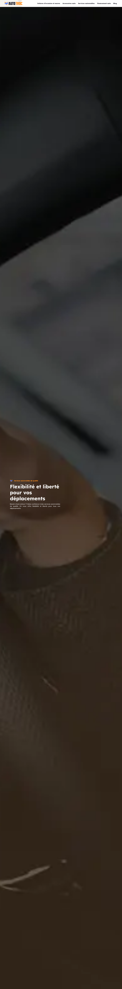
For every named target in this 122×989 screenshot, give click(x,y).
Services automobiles (86, 3)
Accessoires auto (69, 3)
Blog (115, 3)
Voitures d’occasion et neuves (48, 3)
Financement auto (104, 3)
